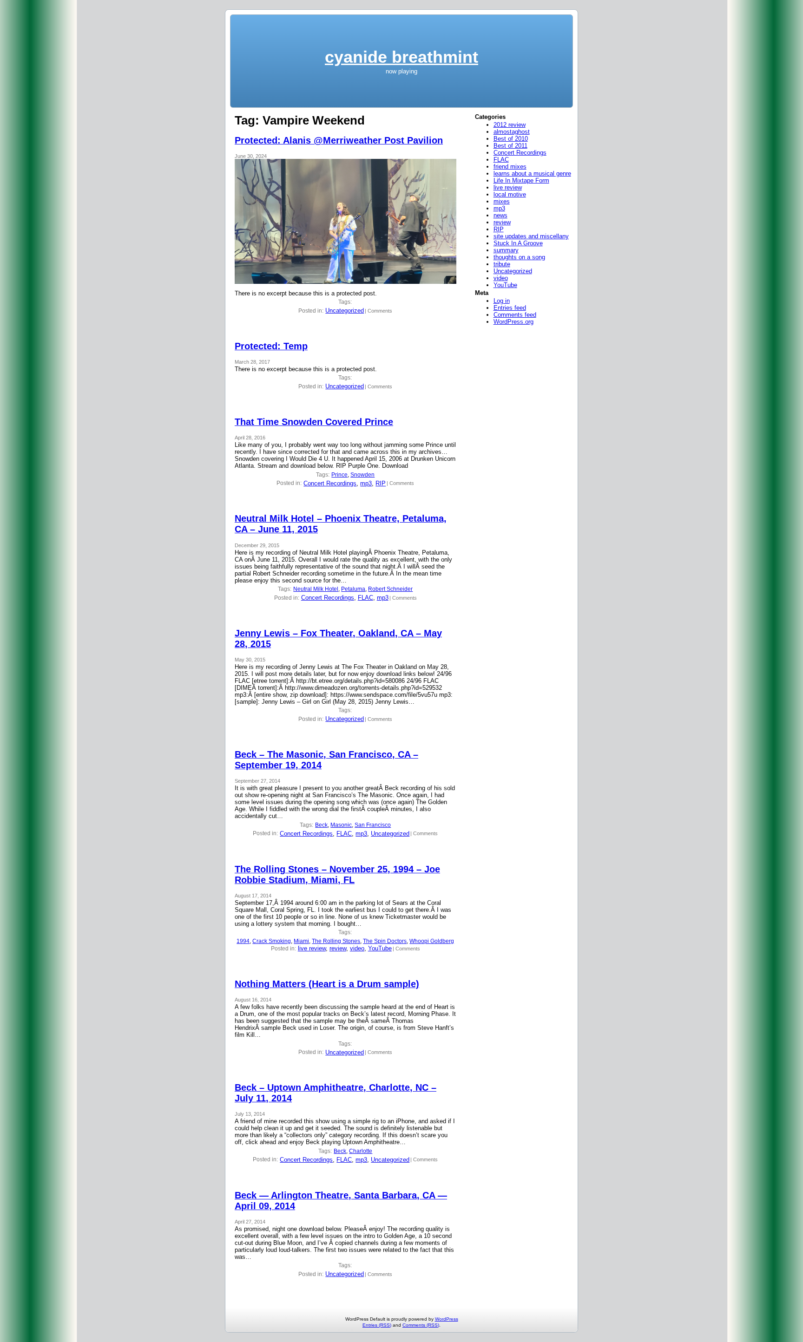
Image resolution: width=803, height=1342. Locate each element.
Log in (502, 300)
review (337, 948)
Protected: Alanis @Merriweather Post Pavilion (339, 140)
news (500, 215)
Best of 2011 (510, 145)
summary (506, 250)
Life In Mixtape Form (521, 180)
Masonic (341, 825)
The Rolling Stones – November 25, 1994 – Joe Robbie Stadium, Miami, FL (337, 874)
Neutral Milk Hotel (315, 589)
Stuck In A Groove (518, 243)
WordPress (446, 1319)
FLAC (365, 597)
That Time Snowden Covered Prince (314, 422)
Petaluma (353, 589)
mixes (502, 201)
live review (312, 948)
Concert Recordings (329, 483)
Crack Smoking (271, 941)
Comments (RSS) (420, 1325)
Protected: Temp (271, 346)
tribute (502, 264)
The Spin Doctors (385, 941)
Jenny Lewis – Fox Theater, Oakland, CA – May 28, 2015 (338, 638)
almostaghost (512, 131)
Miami (301, 941)
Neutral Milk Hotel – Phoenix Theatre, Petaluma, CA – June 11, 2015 (341, 523)
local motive (510, 194)
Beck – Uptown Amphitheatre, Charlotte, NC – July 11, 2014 (335, 1092)
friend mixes (510, 166)
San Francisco (373, 825)
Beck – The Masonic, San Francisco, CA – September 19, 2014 (326, 759)
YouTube (380, 948)
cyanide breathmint (401, 56)
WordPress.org (513, 321)
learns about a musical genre (532, 173)
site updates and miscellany (531, 236)
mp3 (366, 483)
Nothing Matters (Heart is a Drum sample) (327, 984)
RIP (380, 483)
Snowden (362, 474)
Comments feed (515, 314)
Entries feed (510, 307)
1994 (243, 941)
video (357, 948)
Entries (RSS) (376, 1325)
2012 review (510, 124)
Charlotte (360, 1151)
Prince (339, 474)
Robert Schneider (390, 589)
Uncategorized (344, 310)
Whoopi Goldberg (431, 941)
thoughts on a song (519, 257)
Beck (321, 825)
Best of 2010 (511, 138)
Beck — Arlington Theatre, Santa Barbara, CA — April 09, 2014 (341, 1200)
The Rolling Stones (336, 941)
